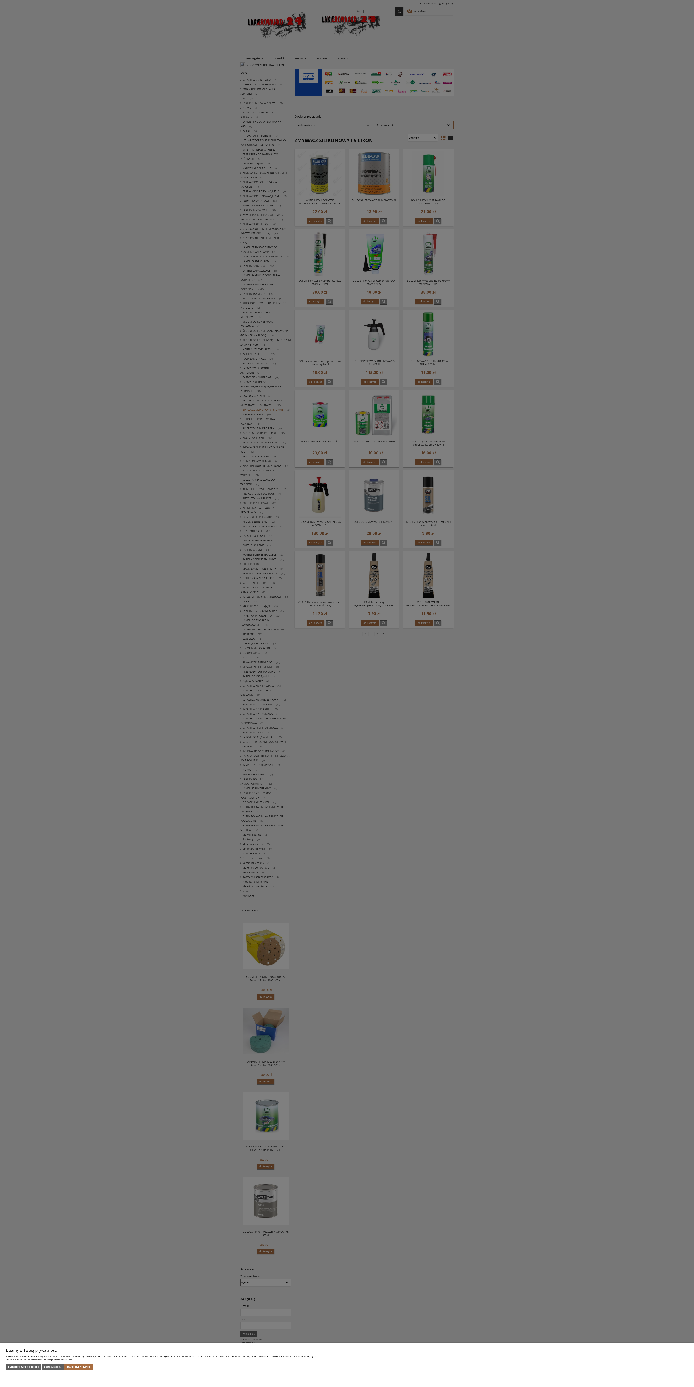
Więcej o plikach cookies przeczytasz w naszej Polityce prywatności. (39, 1359)
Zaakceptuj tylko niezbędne (23, 1366)
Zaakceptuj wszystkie (78, 1366)
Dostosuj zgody (52, 1366)
